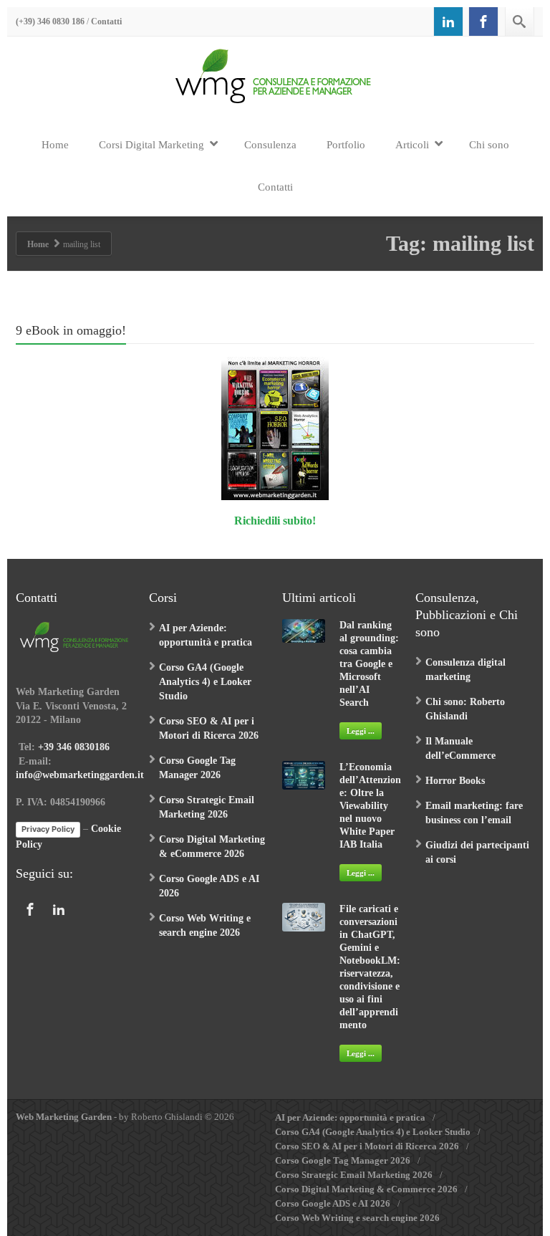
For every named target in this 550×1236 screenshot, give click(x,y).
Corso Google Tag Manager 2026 (342, 1160)
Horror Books (455, 780)
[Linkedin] (448, 21)
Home (55, 144)
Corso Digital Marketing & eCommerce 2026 (366, 1189)
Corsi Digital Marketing (151, 144)
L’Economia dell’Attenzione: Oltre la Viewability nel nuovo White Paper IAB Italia (370, 806)
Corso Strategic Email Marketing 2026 (354, 1174)
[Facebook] (483, 21)
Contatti (106, 21)
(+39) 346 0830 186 (50, 21)
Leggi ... (361, 731)
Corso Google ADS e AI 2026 (332, 1203)
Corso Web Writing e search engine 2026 (357, 1217)
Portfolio (346, 144)
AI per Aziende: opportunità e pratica (350, 1117)
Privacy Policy (47, 829)
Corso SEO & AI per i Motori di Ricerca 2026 (367, 1146)
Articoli (412, 144)
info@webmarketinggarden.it (80, 775)
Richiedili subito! (275, 520)
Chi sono (489, 144)
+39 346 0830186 (74, 747)
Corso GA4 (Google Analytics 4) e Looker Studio (205, 681)
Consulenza (270, 144)
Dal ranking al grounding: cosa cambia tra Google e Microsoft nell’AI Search (369, 664)
